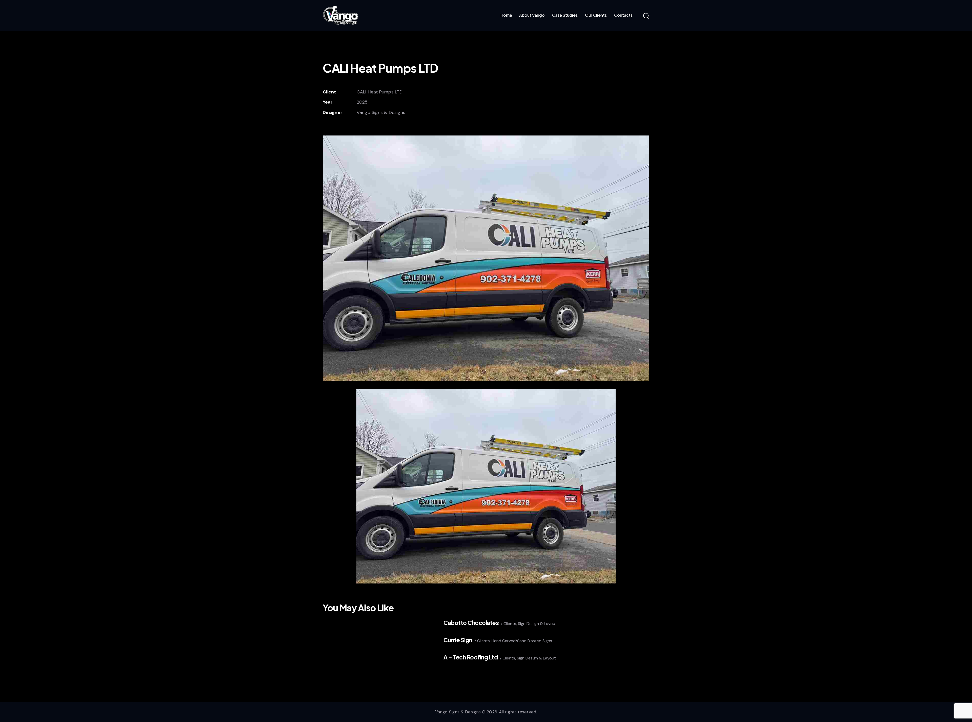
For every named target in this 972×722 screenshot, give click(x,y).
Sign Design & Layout (537, 623)
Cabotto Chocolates (471, 622)
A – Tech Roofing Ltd (470, 657)
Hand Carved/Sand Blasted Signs (522, 640)
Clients (509, 623)
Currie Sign (457, 639)
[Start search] (646, 16)
